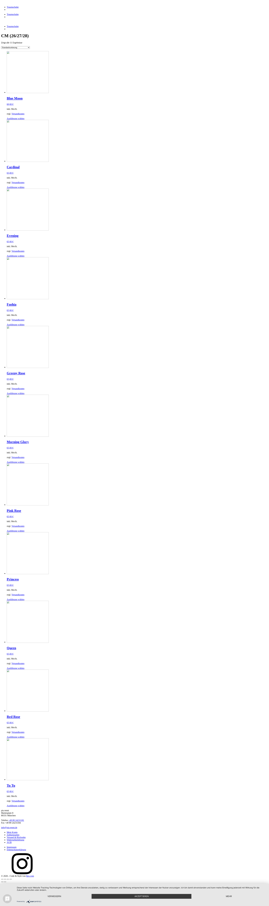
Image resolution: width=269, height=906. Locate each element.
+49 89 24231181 (16, 820)
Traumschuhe (13, 7)
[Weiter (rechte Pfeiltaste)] (5, 881)
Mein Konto (12, 832)
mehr (229, 896)
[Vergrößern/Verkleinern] (11, 879)
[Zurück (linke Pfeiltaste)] (2, 881)
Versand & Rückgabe (16, 837)
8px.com (30, 876)
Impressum (11, 847)
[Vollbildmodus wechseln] (8, 879)
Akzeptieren (141, 896)
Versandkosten (17, 114)
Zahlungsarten (13, 835)
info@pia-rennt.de (9, 827)
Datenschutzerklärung (16, 849)
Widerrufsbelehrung (15, 840)
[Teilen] (5, 879)
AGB (9, 842)
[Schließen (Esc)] (2, 879)
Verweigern (54, 896)
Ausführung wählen (15, 118)
